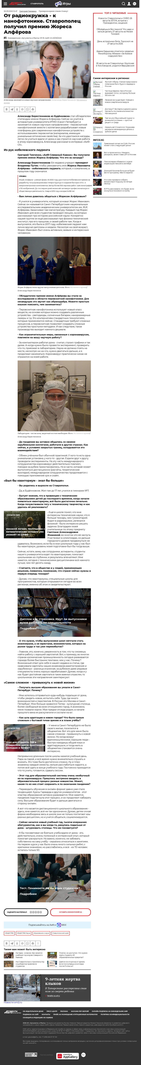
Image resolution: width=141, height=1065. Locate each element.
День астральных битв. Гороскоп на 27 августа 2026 (115, 42)
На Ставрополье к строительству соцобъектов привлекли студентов (30, 964)
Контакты (46, 1014)
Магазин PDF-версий (80, 1011)
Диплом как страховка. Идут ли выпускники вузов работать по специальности (53, 620)
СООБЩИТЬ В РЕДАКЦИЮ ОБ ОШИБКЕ (38, 1018)
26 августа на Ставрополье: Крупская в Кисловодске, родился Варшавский (115, 64)
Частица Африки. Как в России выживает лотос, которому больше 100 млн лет (120, 93)
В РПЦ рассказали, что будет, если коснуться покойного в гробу (119, 190)
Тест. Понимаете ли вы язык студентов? (50, 888)
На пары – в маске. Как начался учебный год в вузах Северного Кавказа (29, 955)
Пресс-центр (52, 1011)
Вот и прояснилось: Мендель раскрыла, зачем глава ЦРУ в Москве (120, 154)
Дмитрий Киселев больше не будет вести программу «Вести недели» (119, 172)
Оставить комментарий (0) (70, 912)
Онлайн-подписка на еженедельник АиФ (110, 1011)
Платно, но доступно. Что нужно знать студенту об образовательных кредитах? (73, 955)
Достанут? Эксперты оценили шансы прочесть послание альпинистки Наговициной (121, 111)
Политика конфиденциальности (115, 1014)
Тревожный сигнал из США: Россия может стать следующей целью (119, 144)
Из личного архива (78, 287)
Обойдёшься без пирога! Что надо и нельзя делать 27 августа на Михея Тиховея (115, 31)
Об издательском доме (33, 1011)
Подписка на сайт (31, 1014)
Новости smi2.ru (13, 1002)
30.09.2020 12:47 (10, 11)
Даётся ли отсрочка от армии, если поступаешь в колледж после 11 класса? (72, 964)
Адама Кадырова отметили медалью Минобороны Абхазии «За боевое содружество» (115, 53)
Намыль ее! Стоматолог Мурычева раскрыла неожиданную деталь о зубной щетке (120, 129)
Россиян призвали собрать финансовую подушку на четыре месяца (118, 182)
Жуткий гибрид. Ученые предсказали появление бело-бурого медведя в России (121, 84)
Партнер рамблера (46, 1055)
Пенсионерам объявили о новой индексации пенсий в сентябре (118, 163)
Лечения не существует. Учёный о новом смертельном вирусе (119, 101)
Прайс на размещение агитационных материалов (75, 1014)
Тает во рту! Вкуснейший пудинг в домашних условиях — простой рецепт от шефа (119, 120)
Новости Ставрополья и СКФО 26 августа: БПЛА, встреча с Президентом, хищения (115, 20)
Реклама (64, 1011)
